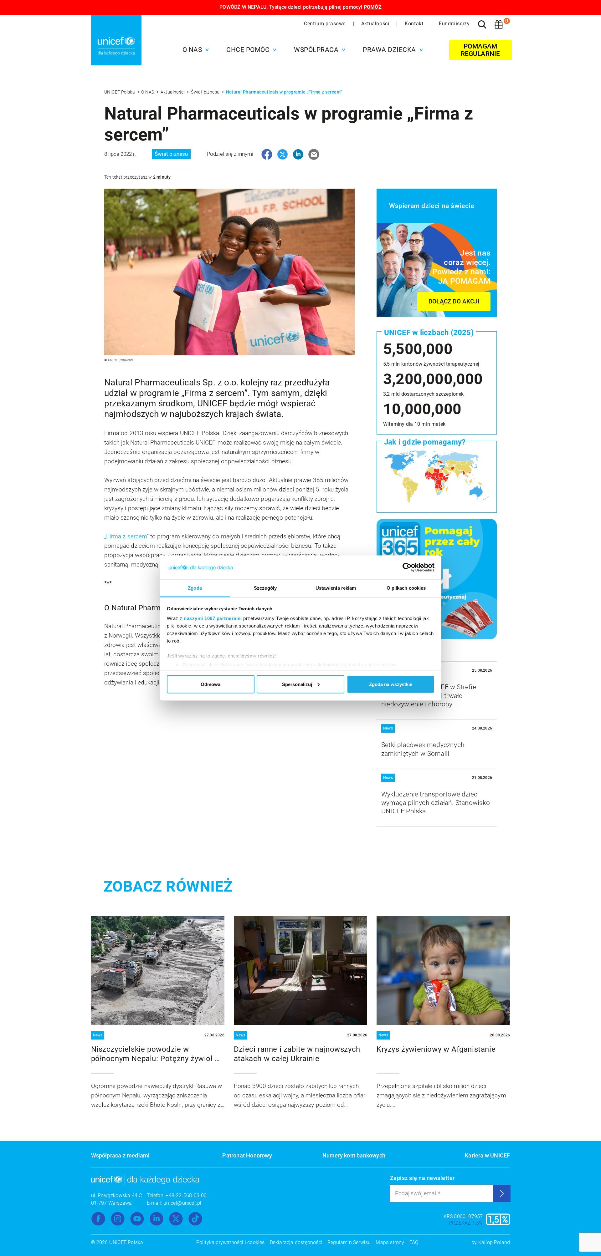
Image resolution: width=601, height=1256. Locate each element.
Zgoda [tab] (195, 588)
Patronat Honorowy (247, 1155)
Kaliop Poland (494, 1242)
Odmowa (210, 684)
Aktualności (376, 24)
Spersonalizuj (297, 684)
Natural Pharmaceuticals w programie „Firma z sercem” (284, 91)
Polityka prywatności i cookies (230, 1242)
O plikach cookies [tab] (406, 588)
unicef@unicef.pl (182, 1203)
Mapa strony (390, 1242)
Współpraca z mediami (120, 1155)
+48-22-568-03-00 (186, 1195)
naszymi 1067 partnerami (213, 618)
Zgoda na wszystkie (390, 684)
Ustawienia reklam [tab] (336, 588)
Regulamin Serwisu (349, 1242)
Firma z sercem (126, 536)
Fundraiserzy (454, 24)
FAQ (414, 1242)
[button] (194, 49)
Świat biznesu (206, 91)
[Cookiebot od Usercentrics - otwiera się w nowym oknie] (407, 567)
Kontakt (415, 24)
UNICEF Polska (120, 91)
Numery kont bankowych (353, 1155)
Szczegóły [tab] (265, 588)
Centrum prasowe (325, 24)
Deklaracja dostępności (296, 1242)
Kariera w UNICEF (487, 1155)
